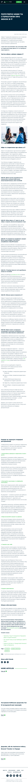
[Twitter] (11, 776)
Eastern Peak (16, 34)
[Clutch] (20, 776)
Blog (22, 770)
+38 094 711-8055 (18, 780)
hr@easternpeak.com (10, 780)
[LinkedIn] (17, 776)
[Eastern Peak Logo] (8, 2)
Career (18, 770)
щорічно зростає (15, 75)
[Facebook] (7, 776)
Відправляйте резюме (13, 627)
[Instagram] (14, 776)
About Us (5, 770)
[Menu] (2, 2)
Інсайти (25, 34)
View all (3, 671)
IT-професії (7, 648)
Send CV (19, 1)
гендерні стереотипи (16, 648)
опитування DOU (15, 274)
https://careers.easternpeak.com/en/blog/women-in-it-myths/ (14, 654)
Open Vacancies (11, 770)
